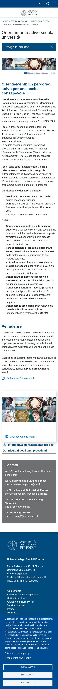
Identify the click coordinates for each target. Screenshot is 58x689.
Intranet (11, 609)
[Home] (29, 13)
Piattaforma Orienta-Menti (20, 378)
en (40, 4)
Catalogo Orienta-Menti (22, 436)
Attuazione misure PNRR (20, 601)
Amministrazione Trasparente (22, 594)
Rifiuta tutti (28, 675)
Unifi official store (16, 598)
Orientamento (40, 21)
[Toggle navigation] (54, 4)
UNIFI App (12, 612)
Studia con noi (19, 21)
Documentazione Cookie (18, 658)
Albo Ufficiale (14, 590)
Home (5, 21)
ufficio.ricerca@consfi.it (17, 506)
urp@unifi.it (21, 573)
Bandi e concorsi (16, 605)
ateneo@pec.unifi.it (36, 577)
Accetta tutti (28, 683)
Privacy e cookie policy (17, 653)
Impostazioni (28, 667)
